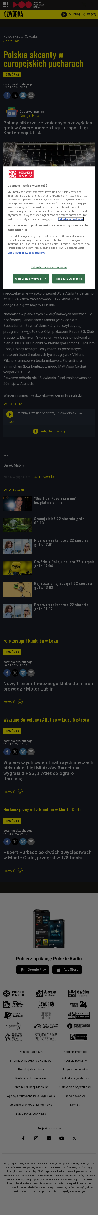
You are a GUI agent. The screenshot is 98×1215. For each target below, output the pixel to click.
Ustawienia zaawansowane (49, 267)
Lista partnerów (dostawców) (26, 253)
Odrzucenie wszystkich (30, 279)
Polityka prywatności (71, 219)
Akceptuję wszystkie (69, 279)
